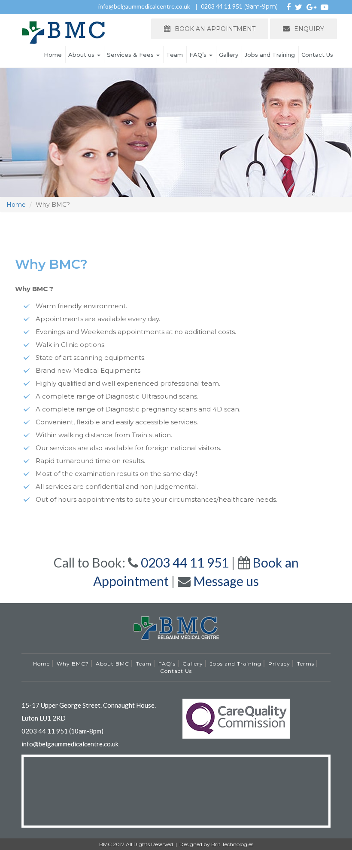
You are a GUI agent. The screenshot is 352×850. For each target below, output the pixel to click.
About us (82, 54)
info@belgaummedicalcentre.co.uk (144, 6)
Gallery (228, 54)
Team (174, 54)
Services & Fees (131, 54)
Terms (305, 663)
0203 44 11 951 (222, 6)
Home (53, 54)
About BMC (112, 663)
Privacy (279, 663)
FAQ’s (198, 54)
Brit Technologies (232, 844)
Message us (226, 581)
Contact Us (317, 54)
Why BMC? (73, 663)
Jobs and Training (270, 54)
